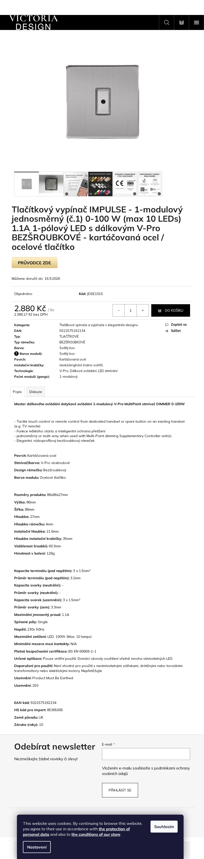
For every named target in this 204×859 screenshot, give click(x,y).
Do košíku (174, 310)
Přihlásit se (120, 790)
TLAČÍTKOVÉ (69, 336)
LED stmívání (107, 371)
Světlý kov (67, 348)
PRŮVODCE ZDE (34, 262)
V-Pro (63, 371)
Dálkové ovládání (83, 371)
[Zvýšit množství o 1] (143, 310)
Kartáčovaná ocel (72, 359)
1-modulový (68, 377)
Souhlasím (164, 826)
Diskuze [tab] (35, 391)
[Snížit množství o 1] (119, 310)
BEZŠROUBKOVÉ (72, 342)
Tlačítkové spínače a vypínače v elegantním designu (98, 325)
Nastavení (37, 847)
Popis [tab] (17, 391)
